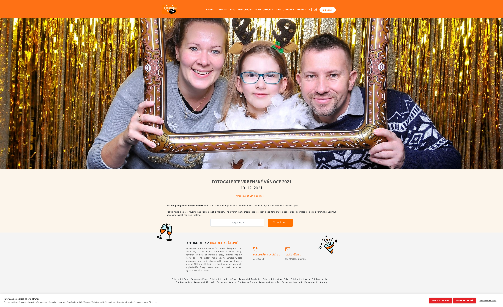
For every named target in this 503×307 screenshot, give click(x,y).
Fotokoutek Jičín (184, 282)
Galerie (210, 10)
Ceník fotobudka (264, 10)
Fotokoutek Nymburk (291, 282)
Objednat (327, 10)
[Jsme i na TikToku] (316, 9)
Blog (232, 10)
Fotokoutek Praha (199, 279)
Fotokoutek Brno (180, 279)
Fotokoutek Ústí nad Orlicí (276, 279)
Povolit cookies (440, 301)
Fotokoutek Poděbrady (315, 282)
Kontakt (301, 10)
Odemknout (280, 222)
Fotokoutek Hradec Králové (223, 279)
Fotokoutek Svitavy (226, 282)
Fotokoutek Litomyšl (204, 282)
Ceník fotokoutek (285, 10)
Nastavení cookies (488, 301)
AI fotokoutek (245, 10)
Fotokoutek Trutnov (247, 282)
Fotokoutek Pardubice (250, 279)
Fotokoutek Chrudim (269, 282)
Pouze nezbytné (464, 301)
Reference (222, 10)
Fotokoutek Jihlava (300, 279)
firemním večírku (204, 254)
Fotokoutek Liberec (321, 279)
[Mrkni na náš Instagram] (310, 9)
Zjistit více (153, 302)
